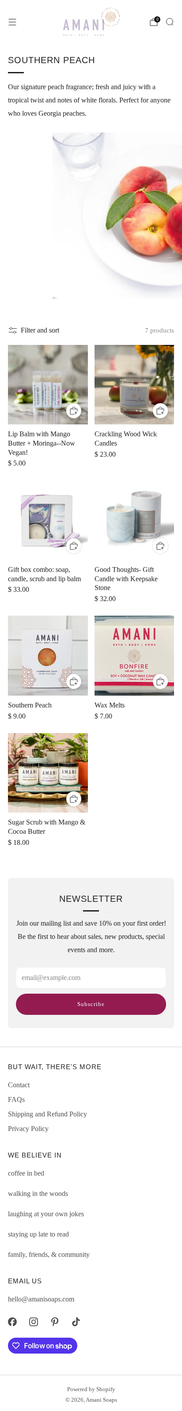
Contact (19, 1085)
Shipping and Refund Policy (47, 1114)
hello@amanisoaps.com (41, 1299)
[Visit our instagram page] (33, 1321)
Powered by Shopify (91, 1389)
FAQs (16, 1099)
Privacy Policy (28, 1128)
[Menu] (12, 22)
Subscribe (91, 1004)
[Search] (169, 21)
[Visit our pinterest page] (54, 1321)
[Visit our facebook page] (12, 1321)
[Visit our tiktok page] (76, 1321)
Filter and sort (40, 330)
